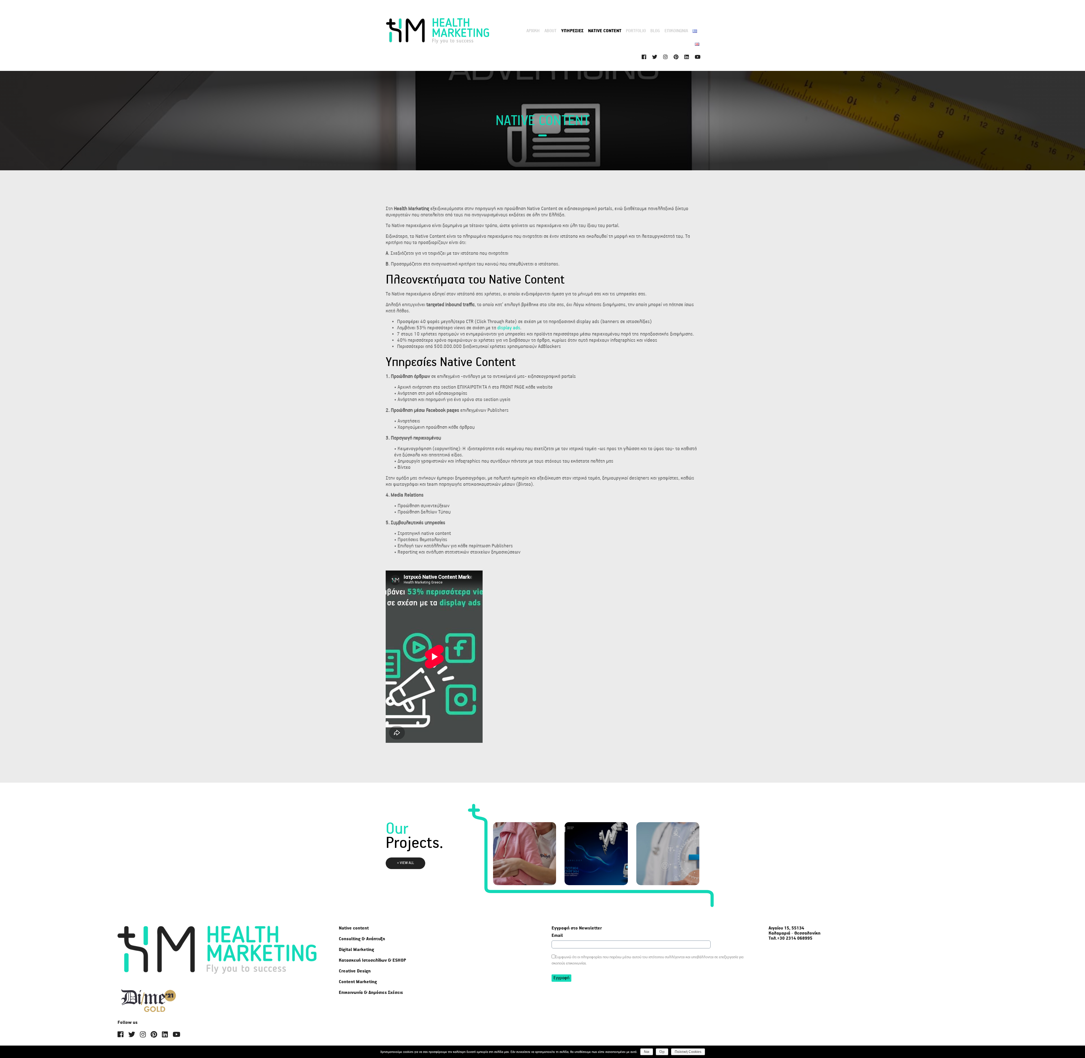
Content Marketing (358, 982)
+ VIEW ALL (405, 863)
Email (557, 935)
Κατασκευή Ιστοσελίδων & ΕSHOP (372, 960)
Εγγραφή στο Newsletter (577, 928)
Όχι (662, 1052)
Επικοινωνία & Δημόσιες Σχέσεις (371, 992)
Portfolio (636, 31)
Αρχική (533, 31)
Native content (604, 31)
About (550, 31)
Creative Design (355, 971)
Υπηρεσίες (572, 31)
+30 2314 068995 (794, 938)
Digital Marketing (356, 949)
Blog (655, 31)
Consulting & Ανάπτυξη (362, 939)
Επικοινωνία (676, 31)
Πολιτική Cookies (688, 1052)
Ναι (646, 1052)
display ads (508, 328)
